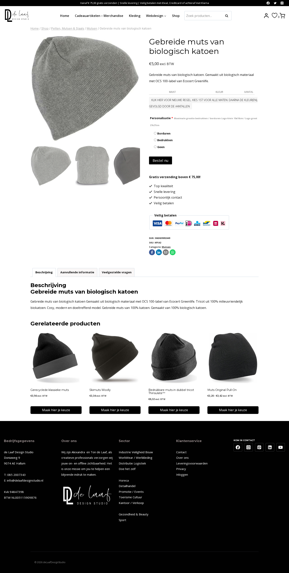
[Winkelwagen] (282, 15)
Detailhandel (127, 486)
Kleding (134, 16)
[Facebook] (268, 3)
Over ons (182, 458)
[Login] (266, 15)
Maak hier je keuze (56, 410)
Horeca (124, 480)
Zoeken (228, 15)
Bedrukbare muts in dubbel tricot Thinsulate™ (171, 391)
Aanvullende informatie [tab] (77, 272)
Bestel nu (160, 160)
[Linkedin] (270, 447)
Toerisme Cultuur (130, 497)
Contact (181, 452)
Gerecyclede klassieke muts (49, 390)
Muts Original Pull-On (222, 390)
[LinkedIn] (159, 252)
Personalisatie (203, 121)
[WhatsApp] (173, 252)
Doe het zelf (127, 469)
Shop (176, 16)
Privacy (181, 469)
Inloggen (182, 474)
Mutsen (166, 246)
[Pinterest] (259, 447)
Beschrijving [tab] (44, 272)
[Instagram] (282, 3)
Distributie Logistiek (132, 463)
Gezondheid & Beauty (133, 514)
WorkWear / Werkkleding (135, 458)
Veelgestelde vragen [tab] (117, 272)
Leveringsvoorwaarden (192, 463)
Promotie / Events (131, 492)
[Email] (166, 252)
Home (64, 16)
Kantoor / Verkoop (131, 503)
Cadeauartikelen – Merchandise (99, 16)
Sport (122, 520)
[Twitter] (275, 3)
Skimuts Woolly (100, 390)
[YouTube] (280, 447)
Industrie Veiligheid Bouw (136, 452)
